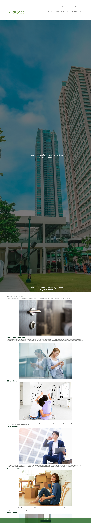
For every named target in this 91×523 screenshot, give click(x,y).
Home (48, 11)
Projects (56, 11)
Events (67, 11)
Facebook (66, 6)
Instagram (67, 6)
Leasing (72, 11)
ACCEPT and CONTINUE (46, 521)
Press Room (62, 11)
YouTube (69, 6)
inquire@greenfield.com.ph (77, 6)
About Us (51, 11)
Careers (80, 11)
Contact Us (76, 11)
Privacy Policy (62, 6)
